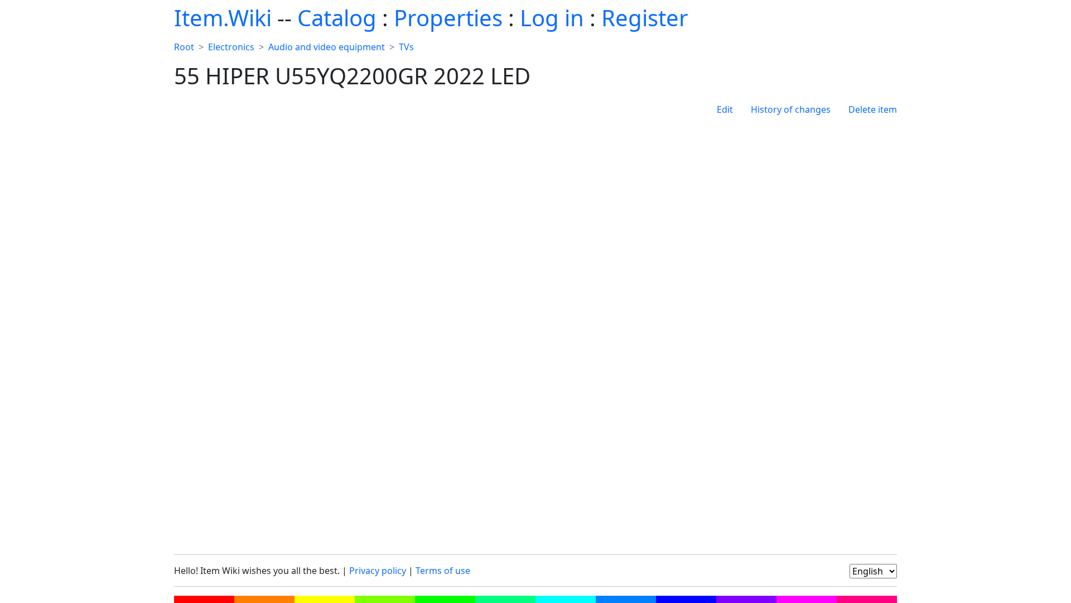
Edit (725, 109)
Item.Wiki (223, 17)
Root (184, 47)
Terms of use (443, 570)
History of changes (791, 109)
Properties (448, 17)
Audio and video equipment (326, 47)
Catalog (337, 17)
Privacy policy (377, 570)
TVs (406, 47)
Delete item (872, 109)
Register (644, 17)
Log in (552, 17)
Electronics (231, 47)
